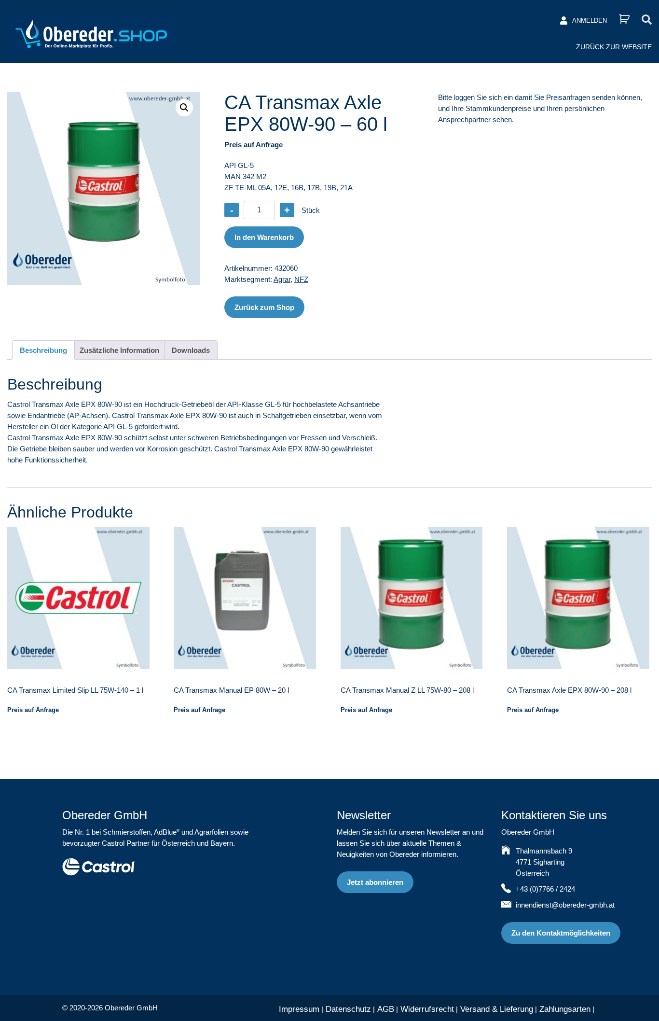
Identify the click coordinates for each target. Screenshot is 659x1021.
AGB (385, 1009)
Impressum (299, 1009)
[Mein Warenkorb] (624, 19)
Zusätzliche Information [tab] (119, 350)
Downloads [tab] (191, 350)
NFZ (301, 279)
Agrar (282, 279)
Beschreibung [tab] (43, 350)
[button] (184, 107)
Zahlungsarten (564, 1009)
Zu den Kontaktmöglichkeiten (560, 933)
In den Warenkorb (264, 237)
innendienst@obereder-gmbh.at (565, 905)
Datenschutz (348, 1009)
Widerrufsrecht (427, 1009)
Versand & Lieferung (496, 1009)
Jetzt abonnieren (375, 882)
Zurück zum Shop (264, 307)
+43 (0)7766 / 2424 (545, 889)
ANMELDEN (589, 20)
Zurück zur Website (614, 47)
